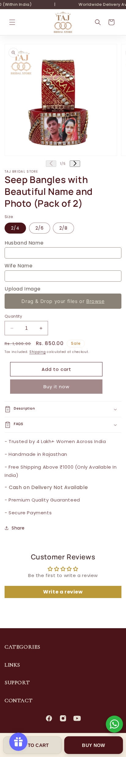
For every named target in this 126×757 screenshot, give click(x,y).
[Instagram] (63, 718)
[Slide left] (51, 163)
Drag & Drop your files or (62, 301)
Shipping (37, 352)
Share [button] (18, 528)
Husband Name (24, 242)
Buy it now (56, 386)
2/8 (63, 228)
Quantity (13, 316)
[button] (12, 22)
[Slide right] (75, 163)
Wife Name (18, 265)
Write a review (63, 591)
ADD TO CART (32, 745)
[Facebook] (49, 718)
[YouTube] (77, 718)
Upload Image (22, 288)
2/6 (39, 228)
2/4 (15, 228)
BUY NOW (93, 745)
